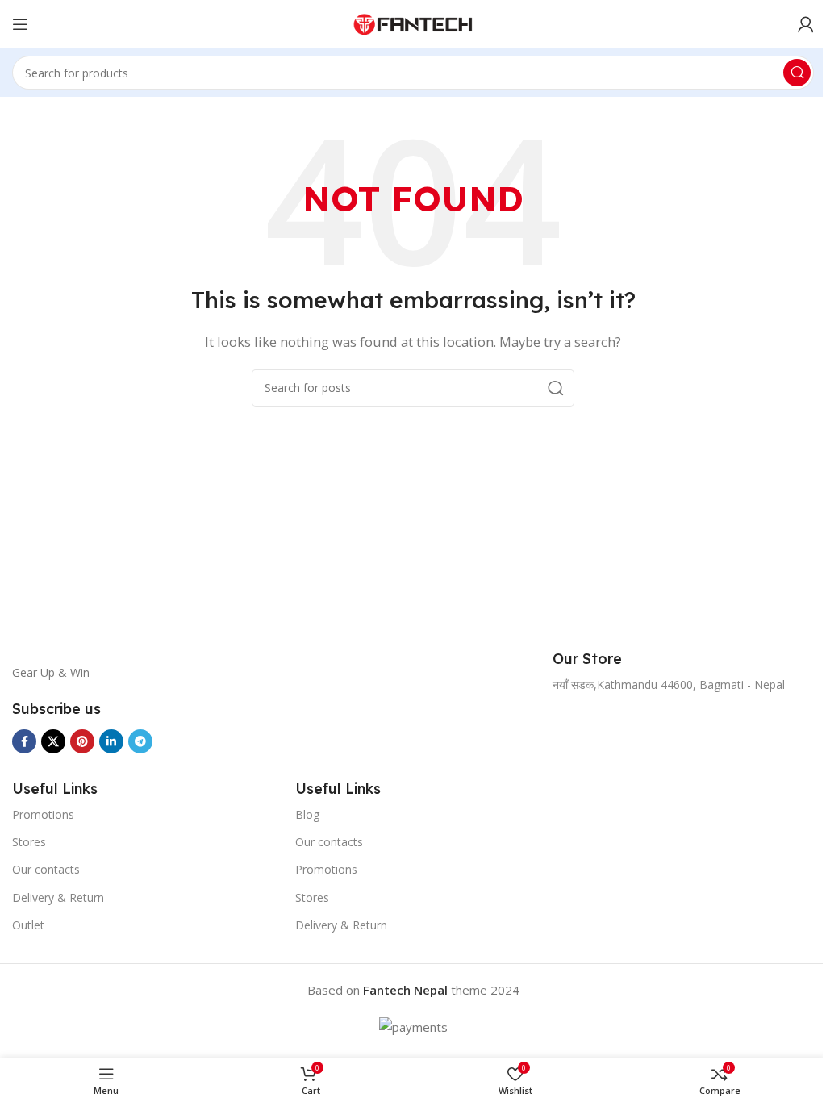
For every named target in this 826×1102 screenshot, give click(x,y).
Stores (29, 841)
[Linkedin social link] (111, 741)
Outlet (28, 925)
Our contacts (46, 869)
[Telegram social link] (140, 741)
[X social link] (53, 741)
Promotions (43, 814)
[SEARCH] (797, 72)
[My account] (806, 24)
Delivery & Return (58, 897)
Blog (307, 814)
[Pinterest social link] (82, 741)
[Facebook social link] (24, 741)
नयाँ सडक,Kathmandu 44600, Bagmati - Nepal (669, 684)
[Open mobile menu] (20, 24)
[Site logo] (413, 23)
